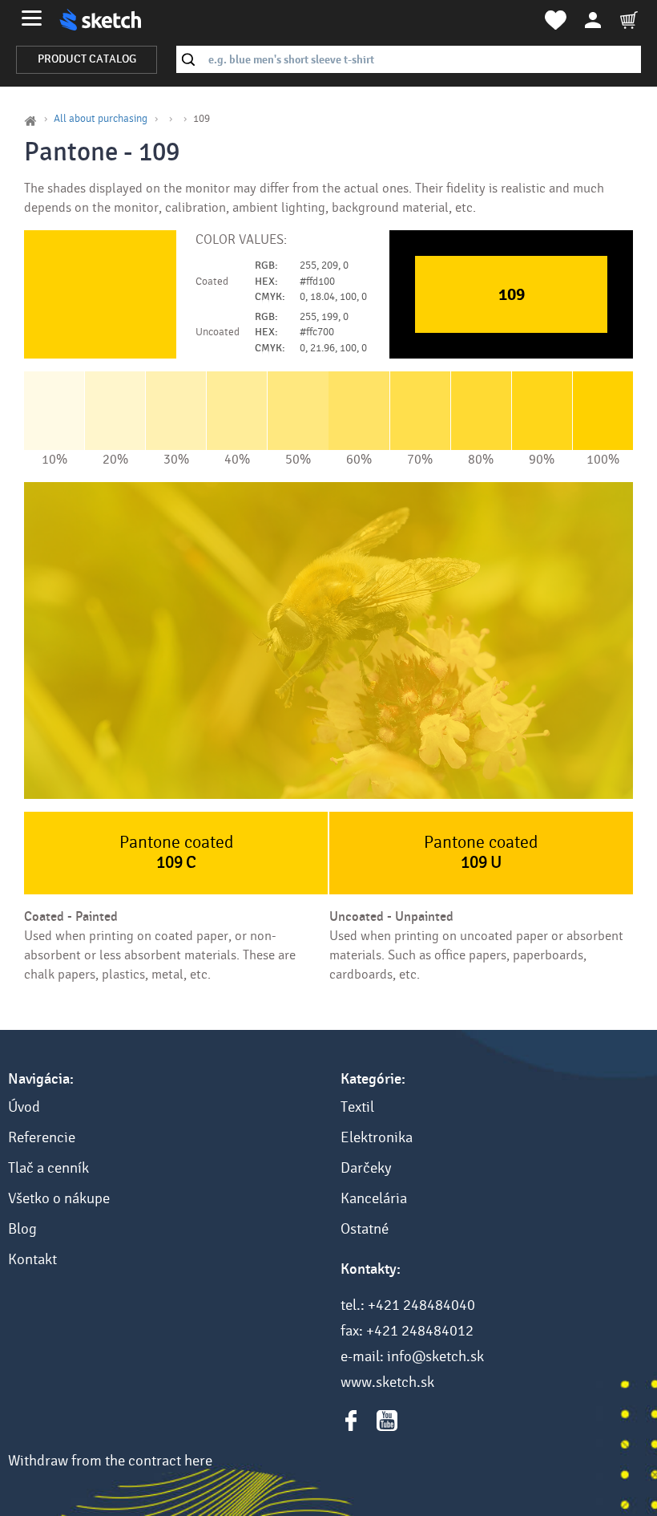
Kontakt (32, 1259)
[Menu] (31, 18)
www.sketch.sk (387, 1382)
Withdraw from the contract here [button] (110, 1460)
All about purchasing (100, 118)
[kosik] (629, 20)
